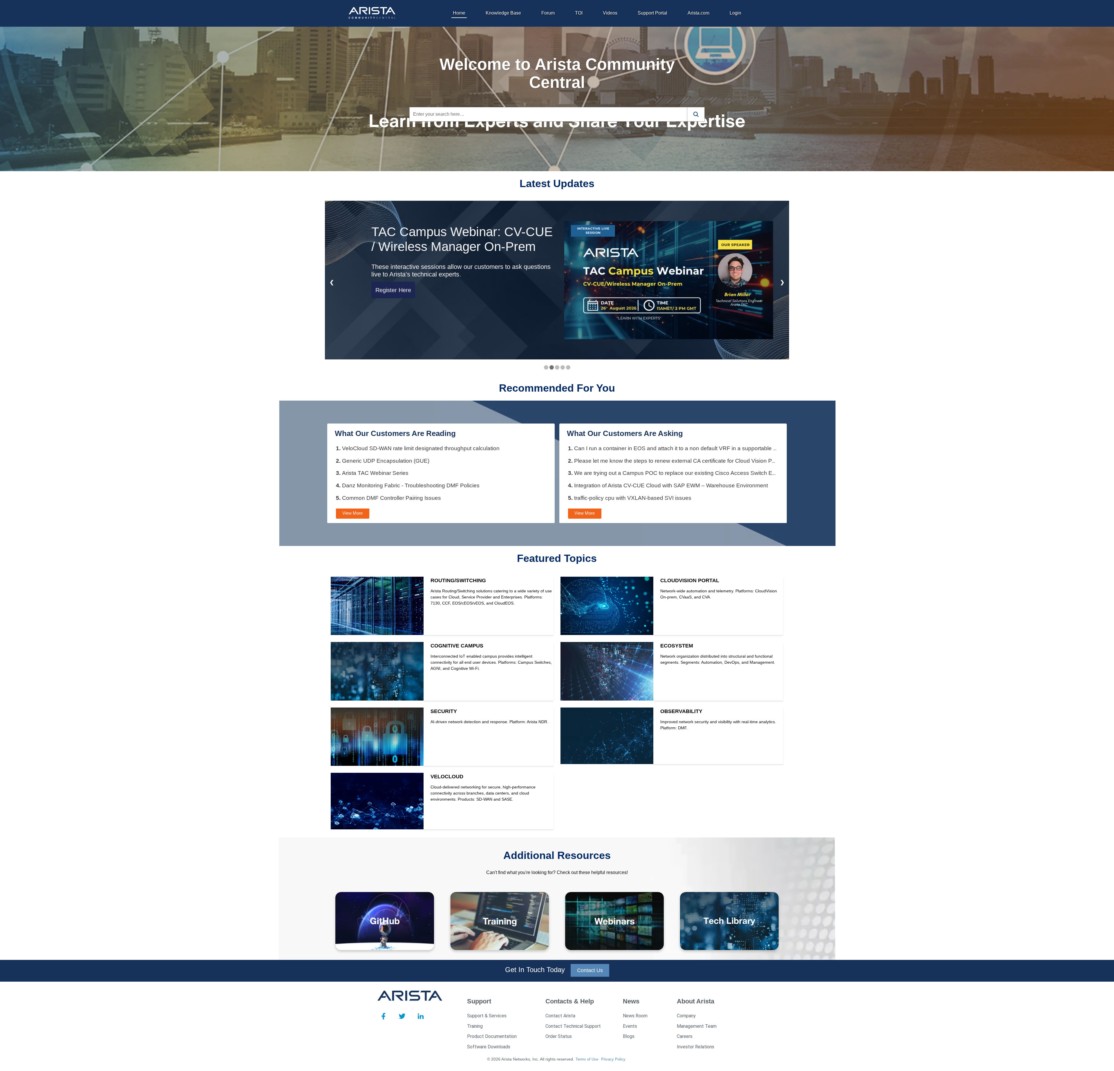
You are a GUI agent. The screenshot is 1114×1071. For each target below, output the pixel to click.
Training (475, 1026)
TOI (579, 12)
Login (735, 12)
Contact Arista (560, 1015)
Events (630, 1026)
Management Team (697, 1026)
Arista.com (698, 12)
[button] (695, 114)
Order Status (558, 1036)
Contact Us (590, 970)
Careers (684, 1036)
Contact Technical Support (573, 1026)
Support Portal (652, 12)
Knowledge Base (503, 12)
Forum (548, 12)
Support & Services (487, 1015)
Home (459, 12)
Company (686, 1015)
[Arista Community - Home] (372, 13)
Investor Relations (695, 1047)
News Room (635, 1015)
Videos (610, 12)
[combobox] (548, 114)
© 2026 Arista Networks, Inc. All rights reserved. (530, 1059)
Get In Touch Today (535, 970)
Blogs (628, 1036)
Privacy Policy (613, 1059)
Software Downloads (488, 1047)
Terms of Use (587, 1059)
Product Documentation (492, 1036)
